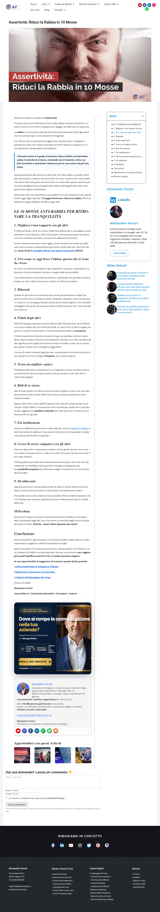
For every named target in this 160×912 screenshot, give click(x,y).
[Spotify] (49, 730)
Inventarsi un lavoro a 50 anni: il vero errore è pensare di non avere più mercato (132, 275)
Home (33, 4)
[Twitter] (89, 845)
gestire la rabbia (80, 428)
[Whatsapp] (147, 9)
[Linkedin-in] (62, 845)
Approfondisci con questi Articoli (128, 172)
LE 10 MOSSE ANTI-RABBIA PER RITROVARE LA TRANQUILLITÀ (128, 124)
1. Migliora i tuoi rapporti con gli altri (128, 128)
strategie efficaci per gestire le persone (53, 250)
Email (9, 794)
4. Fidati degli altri (121, 140)
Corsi (44, 4)
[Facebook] (144, 5)
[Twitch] (107, 845)
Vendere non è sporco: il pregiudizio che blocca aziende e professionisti (133, 298)
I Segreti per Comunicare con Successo (34, 572)
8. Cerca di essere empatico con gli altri (128, 156)
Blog (46, 9)
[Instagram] (154, 5)
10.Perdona (119, 164)
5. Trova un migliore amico (125, 144)
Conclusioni (119, 168)
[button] (142, 116)
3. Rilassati (118, 136)
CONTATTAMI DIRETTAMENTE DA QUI (34, 715)
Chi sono (35, 9)
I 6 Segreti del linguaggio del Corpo (32, 577)
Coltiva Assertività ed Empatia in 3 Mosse (36, 566)
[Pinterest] (98, 845)
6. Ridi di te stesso (122, 148)
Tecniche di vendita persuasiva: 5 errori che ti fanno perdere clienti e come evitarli (133, 309)
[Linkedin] (149, 5)
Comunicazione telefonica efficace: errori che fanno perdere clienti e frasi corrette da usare (133, 287)
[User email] (55, 730)
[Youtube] (140, 5)
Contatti (58, 9)
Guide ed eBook (63, 4)
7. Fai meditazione (122, 152)
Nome (9, 790)
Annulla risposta (121, 176)
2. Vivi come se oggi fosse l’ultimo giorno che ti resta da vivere (128, 132)
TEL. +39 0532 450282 (17, 883)
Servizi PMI (110, 4)
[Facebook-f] (53, 845)
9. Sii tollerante (120, 160)
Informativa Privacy (55, 798)
